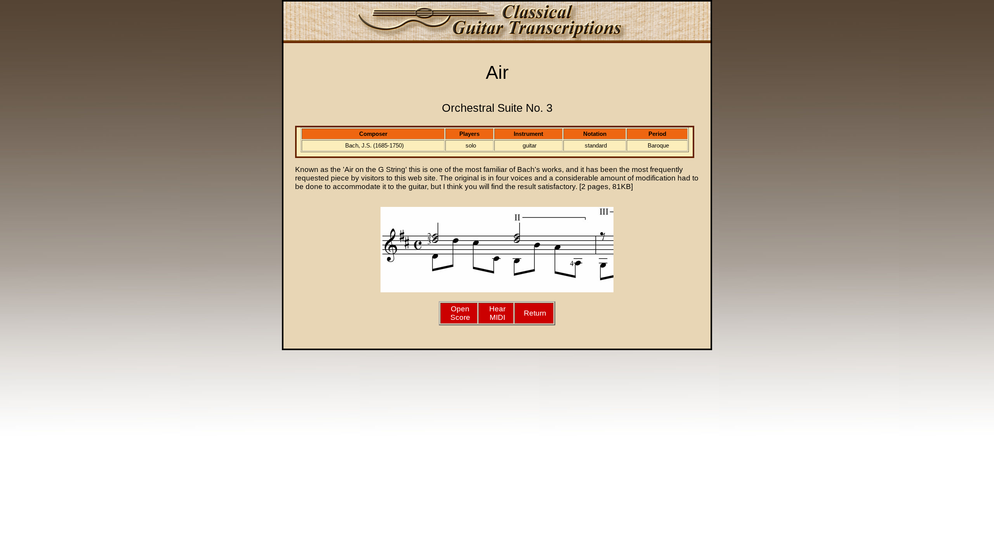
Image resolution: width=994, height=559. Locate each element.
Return (535, 313)
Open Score (460, 313)
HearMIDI (497, 313)
